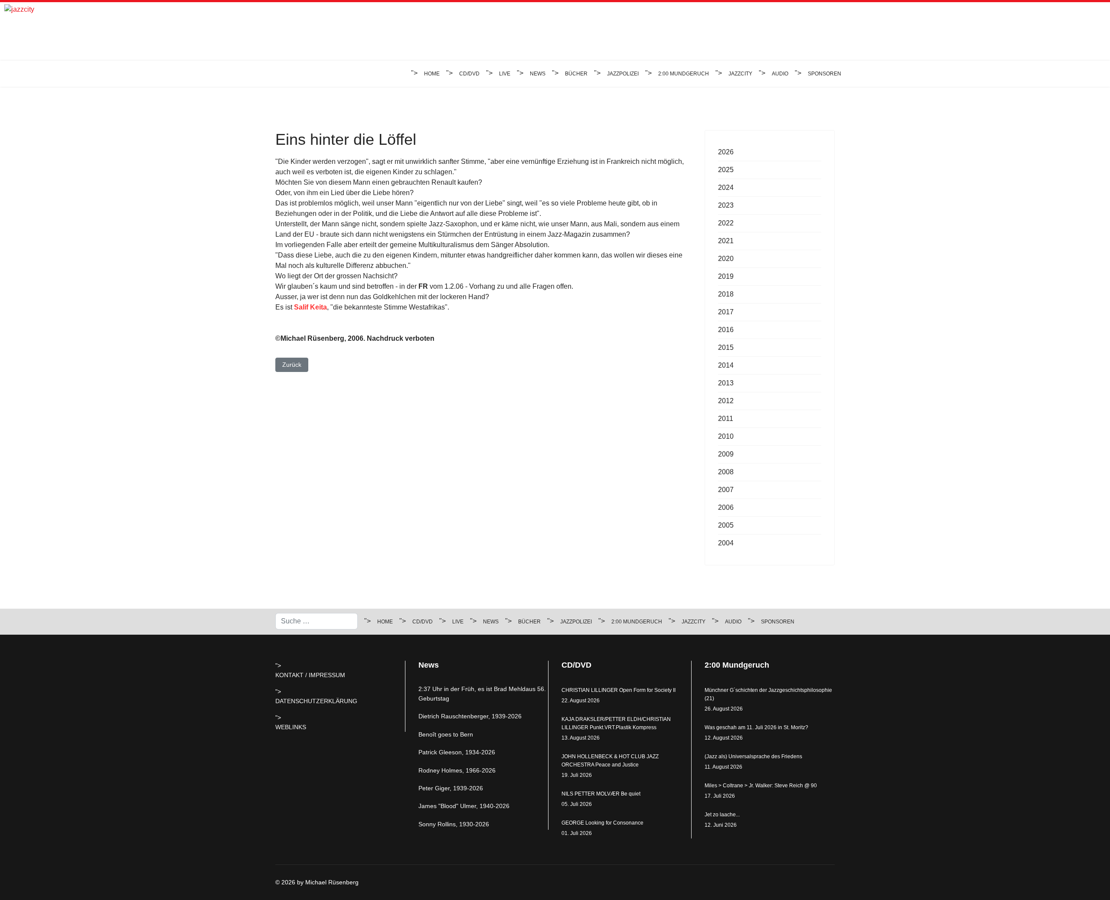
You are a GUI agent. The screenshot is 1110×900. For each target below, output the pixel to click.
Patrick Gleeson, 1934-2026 (456, 752)
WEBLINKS (290, 727)
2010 (726, 436)
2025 (726, 169)
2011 (725, 418)
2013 (726, 383)
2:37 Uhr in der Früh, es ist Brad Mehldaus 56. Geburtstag (482, 693)
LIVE (504, 74)
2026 (726, 152)
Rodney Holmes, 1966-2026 (457, 770)
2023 (726, 205)
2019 (726, 276)
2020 (726, 258)
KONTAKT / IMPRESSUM (310, 675)
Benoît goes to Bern (445, 734)
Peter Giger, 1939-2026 (450, 788)
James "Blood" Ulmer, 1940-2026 (463, 805)
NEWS (537, 74)
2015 (726, 347)
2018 (726, 294)
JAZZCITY (740, 74)
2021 (726, 241)
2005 (726, 525)
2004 (726, 543)
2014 (726, 365)
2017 (726, 312)
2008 (726, 472)
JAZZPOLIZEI (623, 74)
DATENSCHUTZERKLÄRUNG (316, 701)
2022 (726, 223)
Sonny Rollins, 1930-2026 (453, 824)
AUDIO (780, 74)
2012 (726, 400)
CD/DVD (469, 74)
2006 (726, 507)
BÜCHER (576, 74)
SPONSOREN (824, 74)
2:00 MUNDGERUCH (683, 74)
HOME (432, 74)
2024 (726, 187)
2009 (726, 454)
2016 (726, 329)
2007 (726, 489)
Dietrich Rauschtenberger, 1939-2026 (470, 716)
